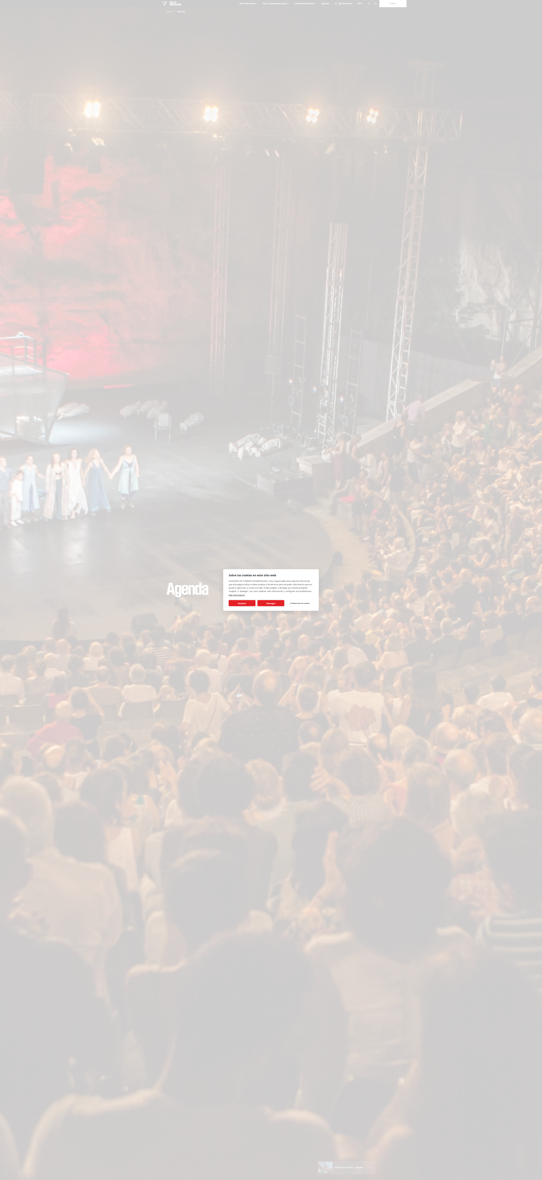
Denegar (271, 603)
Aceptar (242, 603)
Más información (237, 595)
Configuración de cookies (300, 603)
